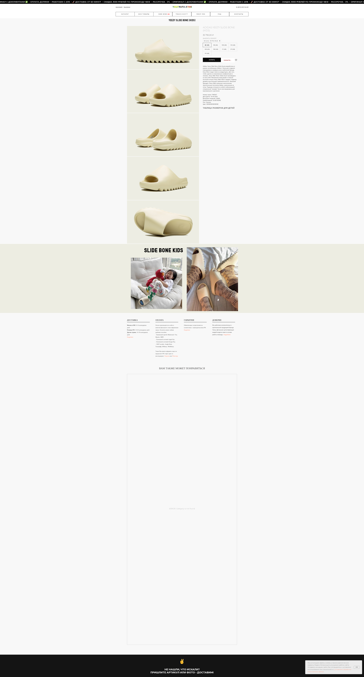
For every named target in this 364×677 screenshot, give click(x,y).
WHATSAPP (119, 7)
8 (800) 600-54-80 (242, 7)
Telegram (166, 356)
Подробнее (130, 337)
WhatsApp (175, 356)
